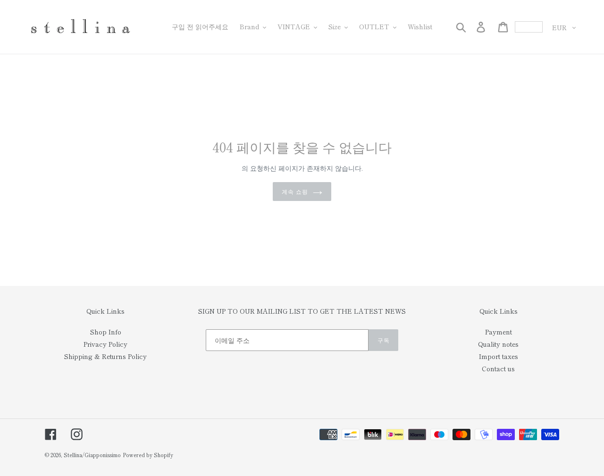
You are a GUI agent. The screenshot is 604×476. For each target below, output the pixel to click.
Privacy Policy (105, 344)
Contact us (498, 368)
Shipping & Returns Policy (105, 356)
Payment (498, 331)
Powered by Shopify (148, 455)
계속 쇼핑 (295, 191)
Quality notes (498, 344)
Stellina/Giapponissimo (92, 455)
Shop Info (105, 331)
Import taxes (498, 356)
